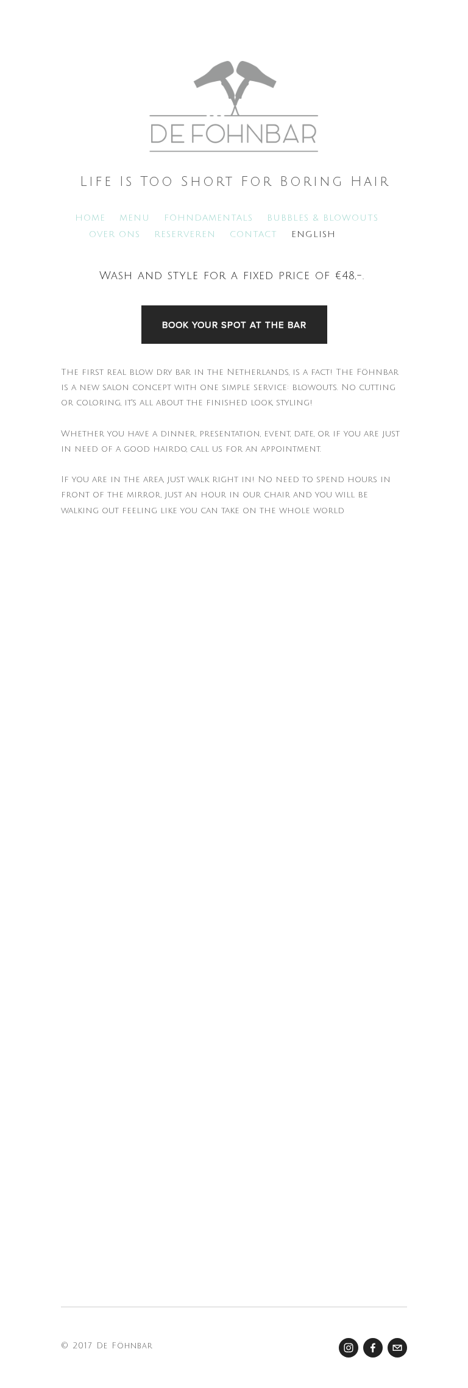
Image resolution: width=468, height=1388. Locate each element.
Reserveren (185, 234)
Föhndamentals (208, 217)
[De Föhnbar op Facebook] (373, 1348)
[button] (104, 801)
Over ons (114, 234)
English (313, 234)
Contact (253, 234)
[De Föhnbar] (348, 1348)
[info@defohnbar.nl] (397, 1348)
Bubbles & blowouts (322, 217)
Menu (134, 217)
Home (90, 217)
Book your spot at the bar (234, 324)
